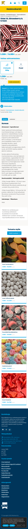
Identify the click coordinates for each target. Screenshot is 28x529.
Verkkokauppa (11, 14)
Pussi (21, 68)
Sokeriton (4, 494)
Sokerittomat (5, 473)
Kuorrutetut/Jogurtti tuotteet (11, 464)
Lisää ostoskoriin (14, 82)
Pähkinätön (6, 106)
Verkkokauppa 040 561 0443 (13, 441)
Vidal (10, 112)
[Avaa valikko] (25, 3)
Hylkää (12, 525)
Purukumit (4, 471)
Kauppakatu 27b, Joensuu (11, 437)
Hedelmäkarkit (19, 110)
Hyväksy (5, 525)
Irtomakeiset (21, 14)
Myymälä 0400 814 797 (11, 439)
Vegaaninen (5, 497)
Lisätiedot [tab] (12, 119)
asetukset (14, 522)
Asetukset (19, 525)
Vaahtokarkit (5, 477)
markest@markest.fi (10, 443)
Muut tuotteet (6, 468)
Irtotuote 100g (7, 69)
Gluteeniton (5, 486)
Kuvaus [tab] (5, 119)
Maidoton (4, 490)
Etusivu (2, 14)
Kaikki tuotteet (13, 233)
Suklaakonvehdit (6, 475)
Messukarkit (5, 466)
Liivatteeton (5, 488)
